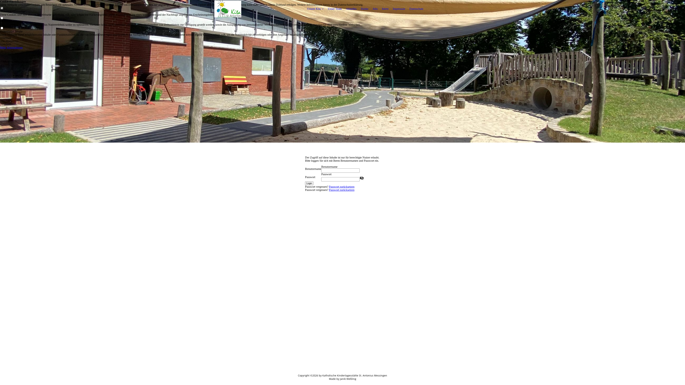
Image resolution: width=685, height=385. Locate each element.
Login (309, 183)
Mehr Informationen (11, 47)
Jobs (375, 8)
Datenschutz (416, 8)
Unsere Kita (314, 8)
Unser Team (335, 8)
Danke (364, 8)
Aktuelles (351, 8)
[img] (228, 9)
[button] (181, 38)
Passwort (310, 177)
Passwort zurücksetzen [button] (341, 186)
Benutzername (313, 168)
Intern (385, 8)
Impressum (399, 8)
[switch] (2, 18)
